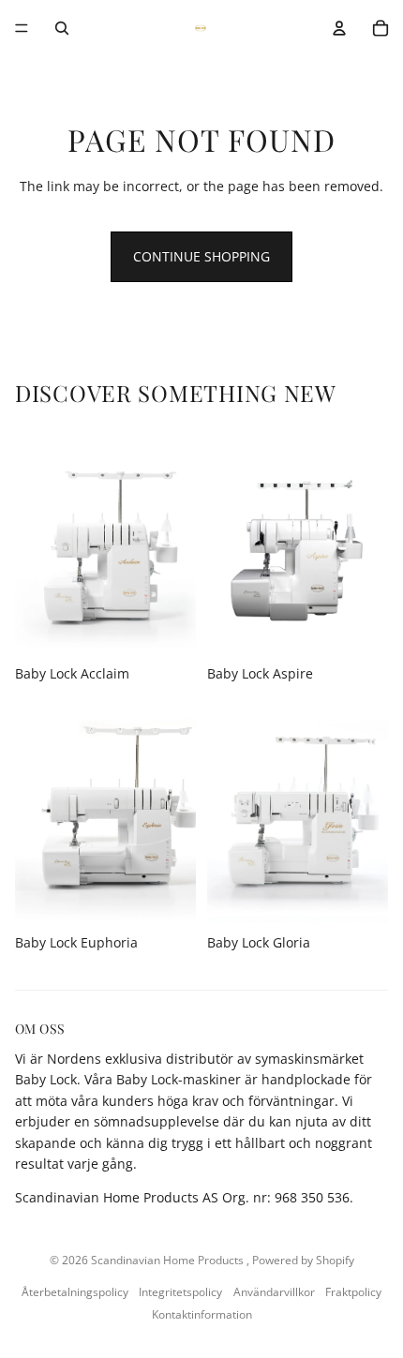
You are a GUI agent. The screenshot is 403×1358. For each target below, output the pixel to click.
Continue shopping (201, 256)
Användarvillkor (274, 1292)
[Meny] (21, 28)
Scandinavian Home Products (168, 1260)
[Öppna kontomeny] (339, 28)
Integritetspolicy (180, 1292)
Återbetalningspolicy (75, 1292)
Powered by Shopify (303, 1260)
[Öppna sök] (61, 28)
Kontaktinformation (202, 1314)
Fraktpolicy (353, 1292)
